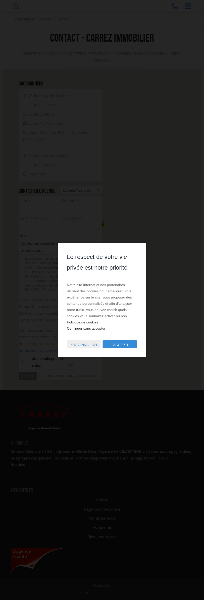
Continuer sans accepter (86, 328)
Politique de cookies (82, 322)
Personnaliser (84, 345)
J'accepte (120, 345)
